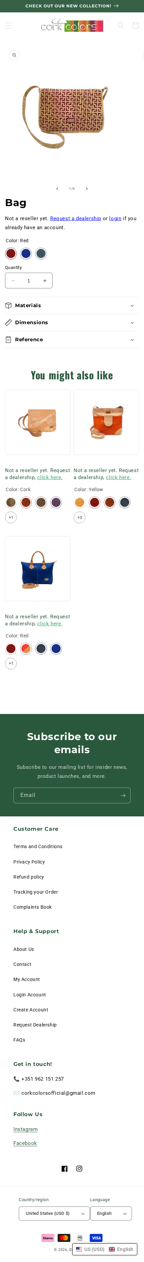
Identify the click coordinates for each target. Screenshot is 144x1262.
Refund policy (28, 877)
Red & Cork (26, 648)
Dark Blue (125, 502)
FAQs (19, 1040)
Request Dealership (35, 1024)
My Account (26, 979)
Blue (26, 253)
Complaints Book (32, 907)
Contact (22, 964)
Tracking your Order (35, 892)
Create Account (30, 1009)
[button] (8, 25)
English (104, 1213)
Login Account (29, 994)
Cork (11, 502)
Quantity (13, 267)
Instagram (25, 1129)
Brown (41, 502)
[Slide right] (86, 188)
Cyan (41, 253)
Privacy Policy (29, 862)
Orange (26, 502)
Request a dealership (75, 218)
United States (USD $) (48, 1213)
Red (11, 253)
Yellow (79, 502)
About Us (23, 949)
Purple (56, 502)
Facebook (25, 1143)
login (115, 218)
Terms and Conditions (38, 846)
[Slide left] (57, 188)
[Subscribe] (123, 795)
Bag (9, 461)
